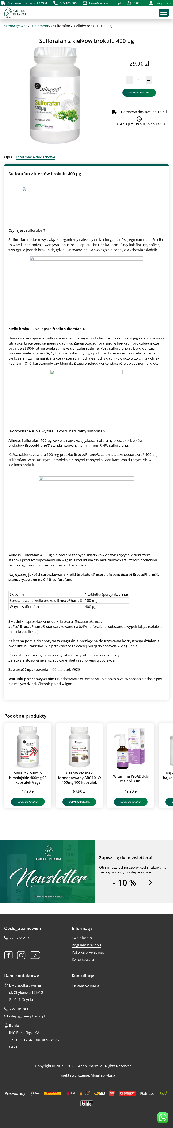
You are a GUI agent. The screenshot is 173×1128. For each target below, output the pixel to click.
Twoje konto (82, 938)
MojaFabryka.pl (103, 1075)
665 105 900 (19, 1008)
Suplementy (40, 25)
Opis (8, 157)
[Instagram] (21, 955)
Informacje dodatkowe (35, 157)
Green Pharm (87, 1065)
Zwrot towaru (83, 959)
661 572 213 (19, 938)
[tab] (8, 157)
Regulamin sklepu (86, 945)
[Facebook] (8, 955)
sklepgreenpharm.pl (27, 1016)
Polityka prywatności (88, 952)
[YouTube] (35, 955)
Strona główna (15, 25)
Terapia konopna (85, 985)
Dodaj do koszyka (139, 92)
